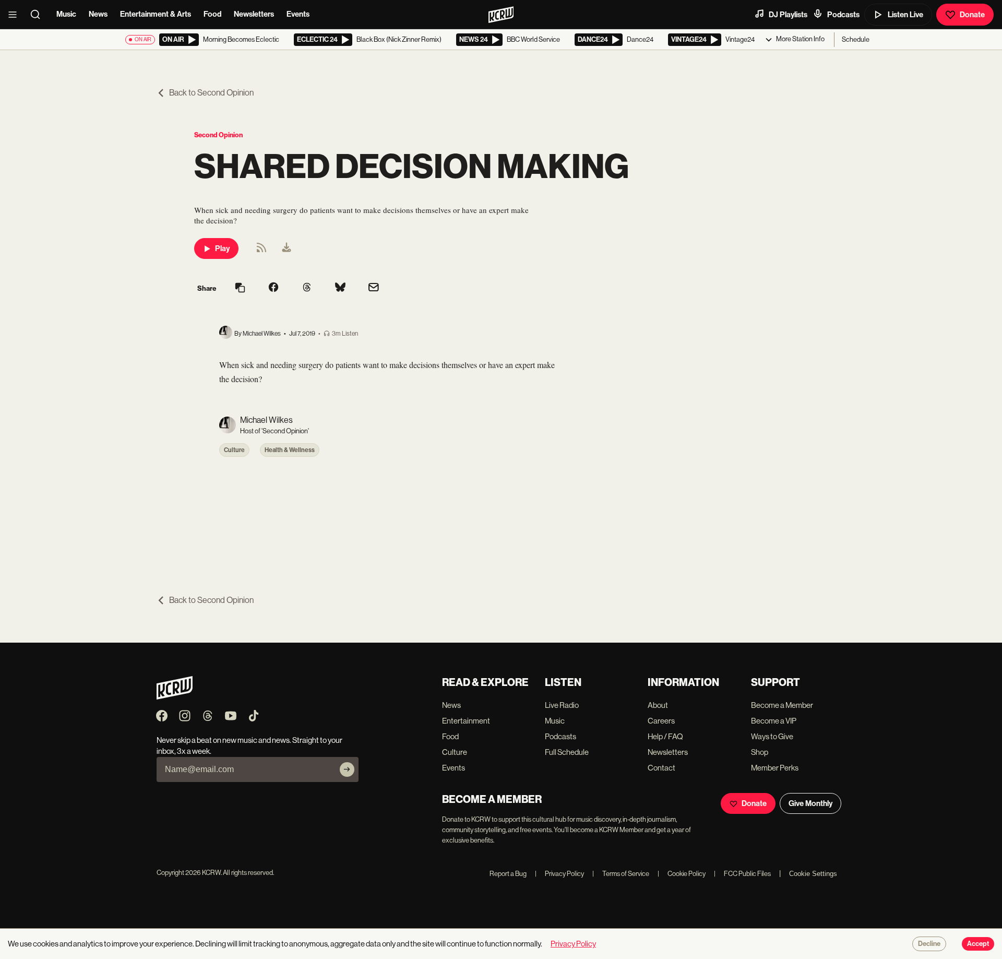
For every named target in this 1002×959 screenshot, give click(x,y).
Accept (978, 944)
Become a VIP (773, 720)
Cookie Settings (813, 874)
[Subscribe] (347, 769)
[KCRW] (175, 696)
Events (298, 14)
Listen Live (905, 14)
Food (212, 14)
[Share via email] (373, 288)
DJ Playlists (788, 14)
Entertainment (466, 720)
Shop (759, 752)
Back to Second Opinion (211, 93)
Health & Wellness (290, 450)
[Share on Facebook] (273, 288)
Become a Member (782, 705)
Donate (972, 14)
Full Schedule (567, 752)
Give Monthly (810, 803)
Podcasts (843, 14)
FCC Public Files (742, 874)
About (658, 705)
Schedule (855, 39)
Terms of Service (620, 874)
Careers (661, 720)
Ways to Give (772, 736)
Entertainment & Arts (155, 14)
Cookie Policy (682, 874)
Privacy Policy (559, 874)
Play (222, 248)
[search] (38, 14)
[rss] (261, 251)
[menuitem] (286, 248)
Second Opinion (218, 135)
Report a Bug (508, 874)
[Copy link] (240, 288)
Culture (234, 450)
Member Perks (774, 767)
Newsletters (254, 14)
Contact (661, 767)
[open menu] (15, 14)
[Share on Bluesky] (340, 288)
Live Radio (562, 705)
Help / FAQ (665, 736)
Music (66, 14)
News (98, 14)
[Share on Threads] (307, 288)
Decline (929, 944)
